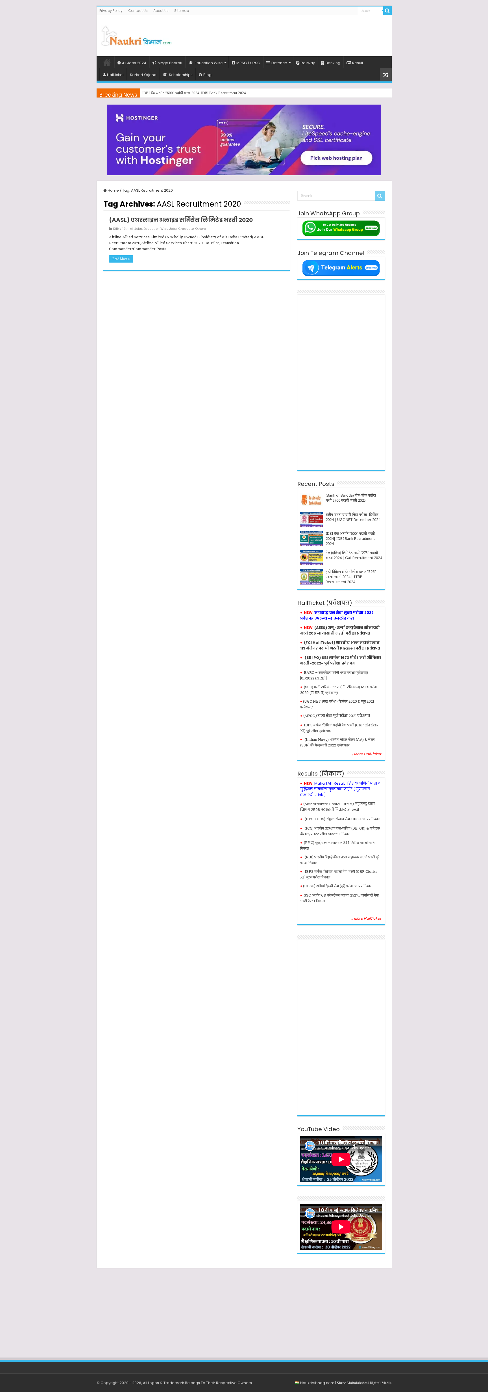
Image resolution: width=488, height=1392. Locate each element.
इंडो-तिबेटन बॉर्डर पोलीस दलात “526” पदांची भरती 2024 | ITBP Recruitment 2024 (351, 576)
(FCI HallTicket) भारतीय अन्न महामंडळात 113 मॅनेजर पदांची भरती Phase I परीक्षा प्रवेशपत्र (340, 645)
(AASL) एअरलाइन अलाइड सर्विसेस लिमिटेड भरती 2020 (181, 220)
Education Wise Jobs (160, 228)
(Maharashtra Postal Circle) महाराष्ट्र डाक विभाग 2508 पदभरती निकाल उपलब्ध (337, 806)
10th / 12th (120, 228)
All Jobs (136, 228)
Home (106, 62)
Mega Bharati (170, 63)
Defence (279, 63)
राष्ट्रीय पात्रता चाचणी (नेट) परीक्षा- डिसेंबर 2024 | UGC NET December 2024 (353, 517)
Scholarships (181, 74)
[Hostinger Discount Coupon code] (244, 139)
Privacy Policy (111, 10)
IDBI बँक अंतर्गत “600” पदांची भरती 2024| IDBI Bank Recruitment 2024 (350, 538)
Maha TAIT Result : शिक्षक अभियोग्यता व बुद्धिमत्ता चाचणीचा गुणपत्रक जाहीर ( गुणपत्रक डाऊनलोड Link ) (340, 789)
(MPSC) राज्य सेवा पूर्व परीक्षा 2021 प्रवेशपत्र (336, 715)
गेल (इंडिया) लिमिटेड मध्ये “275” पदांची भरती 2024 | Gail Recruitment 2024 (195, 93)
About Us (161, 10)
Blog (207, 74)
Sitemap (181, 10)
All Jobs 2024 (134, 63)
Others (200, 228)
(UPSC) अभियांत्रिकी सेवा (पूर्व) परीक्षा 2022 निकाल (337, 885)
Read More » (121, 259)
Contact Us (138, 10)
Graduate (186, 228)
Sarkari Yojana (143, 74)
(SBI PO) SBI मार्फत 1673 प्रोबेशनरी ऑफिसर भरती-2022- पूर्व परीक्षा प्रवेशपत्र (340, 660)
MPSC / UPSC (248, 63)
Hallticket (115, 74)
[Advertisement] (284, 33)
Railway (308, 63)
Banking (333, 63)
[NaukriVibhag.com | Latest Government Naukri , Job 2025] (136, 34)
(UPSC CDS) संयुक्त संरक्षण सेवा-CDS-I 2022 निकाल (342, 818)
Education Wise (209, 63)
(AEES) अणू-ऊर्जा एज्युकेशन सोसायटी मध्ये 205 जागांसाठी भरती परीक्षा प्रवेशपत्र (340, 630)
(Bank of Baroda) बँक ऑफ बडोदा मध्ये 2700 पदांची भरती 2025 (351, 498)
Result (357, 63)
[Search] (387, 11)
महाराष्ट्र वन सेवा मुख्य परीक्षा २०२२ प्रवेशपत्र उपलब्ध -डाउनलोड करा (337, 615)
